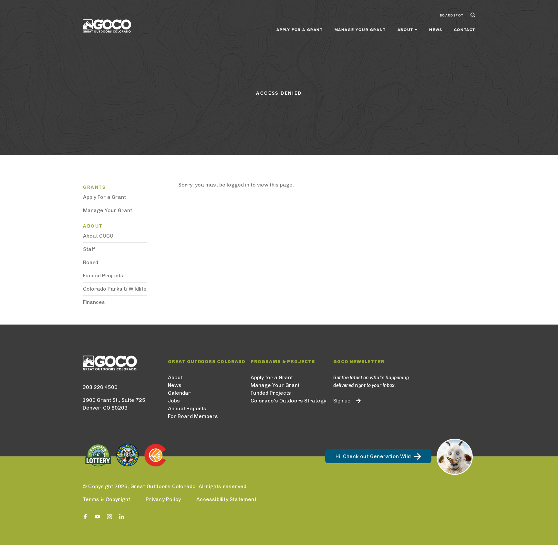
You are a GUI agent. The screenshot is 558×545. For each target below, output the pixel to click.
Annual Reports (187, 408)
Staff (89, 249)
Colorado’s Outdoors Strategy (288, 401)
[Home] (107, 26)
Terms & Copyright (106, 499)
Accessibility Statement (226, 499)
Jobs (174, 401)
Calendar (179, 393)
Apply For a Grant (104, 197)
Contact (464, 29)
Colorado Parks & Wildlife (115, 289)
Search (472, 15)
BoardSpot (452, 15)
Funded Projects (103, 275)
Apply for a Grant (299, 29)
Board (90, 262)
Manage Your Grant (360, 29)
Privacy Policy (163, 499)
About (175, 377)
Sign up (341, 401)
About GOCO (98, 236)
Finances (94, 302)
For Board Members (193, 416)
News (435, 29)
